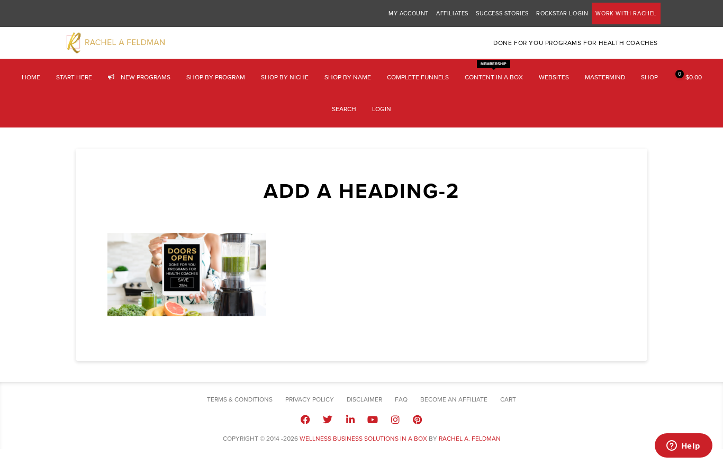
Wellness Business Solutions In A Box (363, 438)
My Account (408, 13)
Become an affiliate (453, 399)
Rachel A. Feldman (470, 438)
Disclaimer (364, 399)
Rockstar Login (562, 13)
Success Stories (502, 13)
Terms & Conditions (240, 399)
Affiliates (452, 13)
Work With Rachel (626, 13)
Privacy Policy (309, 399)
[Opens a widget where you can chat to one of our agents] (683, 446)
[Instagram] (394, 419)
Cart (508, 399)
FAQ (401, 399)
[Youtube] (372, 419)
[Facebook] (305, 419)
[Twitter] (327, 419)
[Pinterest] (417, 419)
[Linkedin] (350, 419)
